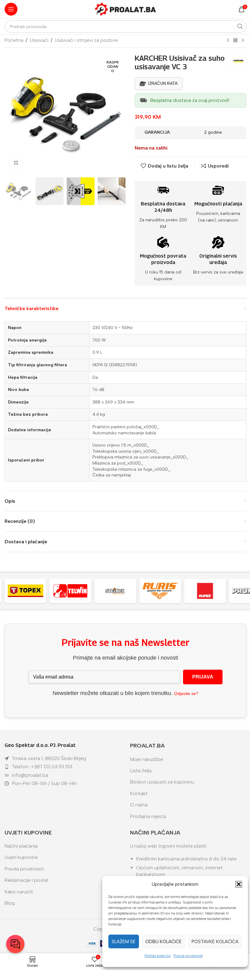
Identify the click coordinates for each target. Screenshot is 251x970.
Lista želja (141, 770)
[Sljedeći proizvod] (242, 40)
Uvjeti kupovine (21, 857)
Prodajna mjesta (148, 816)
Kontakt (139, 793)
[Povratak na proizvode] (235, 40)
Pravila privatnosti (188, 956)
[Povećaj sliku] (16, 163)
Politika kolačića (157, 956)
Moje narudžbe (146, 759)
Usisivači (39, 40)
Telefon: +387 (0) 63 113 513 (42, 766)
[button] (239, 884)
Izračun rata (163, 83)
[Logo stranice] (125, 9)
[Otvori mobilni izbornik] (11, 9)
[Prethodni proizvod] (228, 40)
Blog (10, 903)
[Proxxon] (210, 591)
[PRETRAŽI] (240, 26)
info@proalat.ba (30, 775)
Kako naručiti (19, 892)
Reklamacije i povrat (27, 880)
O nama (139, 805)
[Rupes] (165, 591)
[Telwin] (31, 591)
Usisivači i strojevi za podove (86, 40)
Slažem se (124, 941)
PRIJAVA (202, 676)
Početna (14, 40)
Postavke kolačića (215, 941)
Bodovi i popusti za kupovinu (162, 782)
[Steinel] (75, 591)
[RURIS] (120, 591)
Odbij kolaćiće (163, 941)
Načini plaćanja (21, 846)
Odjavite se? (186, 693)
